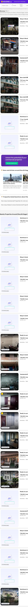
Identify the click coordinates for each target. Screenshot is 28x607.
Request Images (10, 128)
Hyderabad (5, 8)
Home (1, 8)
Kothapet (11, 8)
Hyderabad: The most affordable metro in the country (12, 182)
